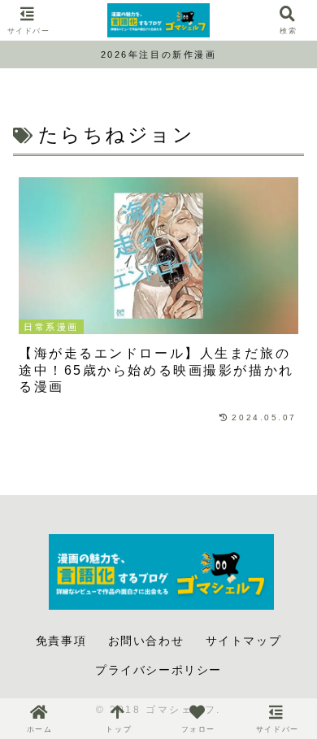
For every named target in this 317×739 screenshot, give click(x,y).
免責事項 (61, 640)
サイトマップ (244, 640)
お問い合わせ (146, 640)
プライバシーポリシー (158, 670)
